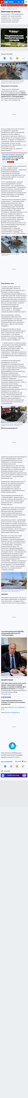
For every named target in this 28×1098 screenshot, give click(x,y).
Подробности (6, 694)
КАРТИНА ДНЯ (7, 771)
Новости (3, 5)
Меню (2, 2)
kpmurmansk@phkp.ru (12, 712)
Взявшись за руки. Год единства (15, 5)
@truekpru (16, 757)
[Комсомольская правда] (8, 2)
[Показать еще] (23, 58)
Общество (3, 8)
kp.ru (25, 761)
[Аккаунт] (26, 2)
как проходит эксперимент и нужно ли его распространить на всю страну (13, 157)
